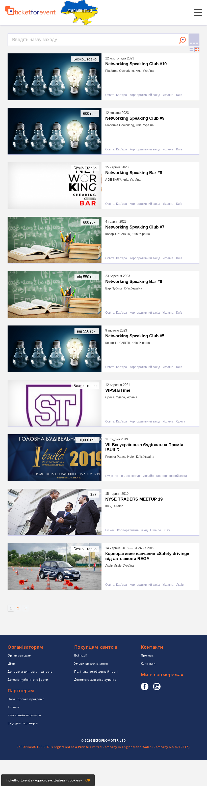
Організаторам (20, 655)
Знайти (182, 40)
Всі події (80, 655)
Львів (180, 584)
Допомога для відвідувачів (95, 679)
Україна (168, 95)
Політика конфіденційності (96, 671)
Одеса (180, 421)
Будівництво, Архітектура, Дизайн (129, 476)
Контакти (148, 663)
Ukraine (155, 530)
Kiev (167, 530)
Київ (179, 95)
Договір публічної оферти (28, 679)
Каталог (14, 707)
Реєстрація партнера (24, 715)
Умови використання (91, 663)
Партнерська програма (26, 699)
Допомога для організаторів (30, 671)
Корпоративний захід (145, 95)
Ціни (11, 663)
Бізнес (110, 530)
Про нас (147, 655)
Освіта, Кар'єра (116, 95)
